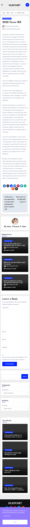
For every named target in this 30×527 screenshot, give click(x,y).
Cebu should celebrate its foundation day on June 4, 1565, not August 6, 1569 (14, 245)
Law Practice (9, 467)
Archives (4, 405)
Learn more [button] (7, 515)
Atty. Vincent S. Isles (13, 26)
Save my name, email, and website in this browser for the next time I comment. (14, 358)
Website (4, 347)
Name (4, 332)
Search (25, 376)
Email (4, 339)
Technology (8, 450)
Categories (5, 390)
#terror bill (17, 29)
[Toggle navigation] (2, 5)
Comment (5, 307)
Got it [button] (15, 522)
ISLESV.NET (14, 5)
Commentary (7, 18)
